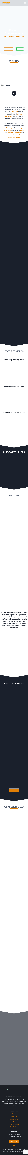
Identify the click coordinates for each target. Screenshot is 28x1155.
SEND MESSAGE (14, 1077)
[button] (14, 93)
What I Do (14, 1116)
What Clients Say (14, 1127)
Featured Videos (14, 1119)
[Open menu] (24, 3)
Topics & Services (14, 1124)
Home (14, 1114)
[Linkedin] (14, 1145)
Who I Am (14, 1121)
